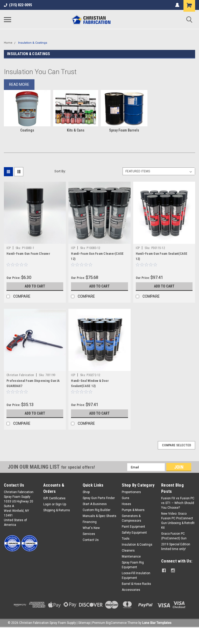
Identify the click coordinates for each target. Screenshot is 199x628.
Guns (125, 498)
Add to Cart (35, 286)
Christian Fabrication (20, 375)
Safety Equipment (134, 532)
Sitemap (84, 623)
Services (89, 534)
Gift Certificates (54, 498)
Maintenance (131, 556)
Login (47, 504)
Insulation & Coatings (32, 42)
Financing (90, 522)
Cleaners (128, 550)
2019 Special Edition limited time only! (175, 546)
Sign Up (60, 504)
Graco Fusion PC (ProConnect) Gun (174, 536)
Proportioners (131, 492)
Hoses (126, 504)
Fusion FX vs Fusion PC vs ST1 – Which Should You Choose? (177, 502)
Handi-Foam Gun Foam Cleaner (28, 254)
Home (8, 42)
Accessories (131, 590)
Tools (126, 538)
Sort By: (60, 171)
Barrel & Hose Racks (136, 584)
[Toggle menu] (7, 19)
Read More (19, 84)
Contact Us (91, 540)
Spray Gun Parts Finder (99, 498)
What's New (91, 528)
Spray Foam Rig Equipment (133, 565)
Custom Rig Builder (96, 510)
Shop (86, 492)
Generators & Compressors (131, 518)
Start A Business (95, 504)
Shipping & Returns (56, 510)
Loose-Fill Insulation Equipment (136, 575)
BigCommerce (116, 623)
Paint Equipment (133, 526)
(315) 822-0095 (20, 5)
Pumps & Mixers (133, 510)
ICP (8, 248)
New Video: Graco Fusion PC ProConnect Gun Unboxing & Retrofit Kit (178, 520)
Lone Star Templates (157, 623)
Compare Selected (176, 445)
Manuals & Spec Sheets (99, 516)
